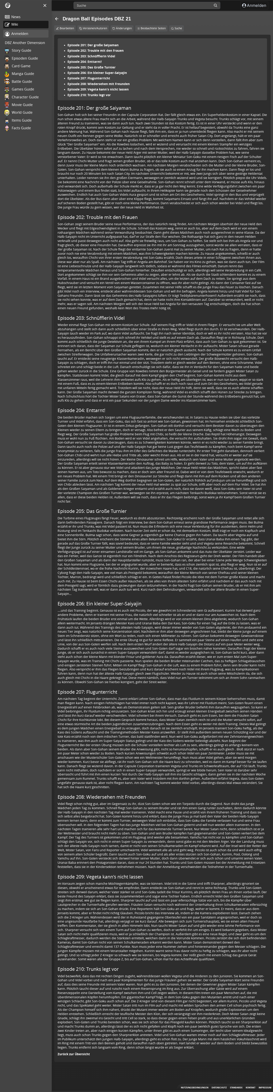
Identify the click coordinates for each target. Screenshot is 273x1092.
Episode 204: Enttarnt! (84, 61)
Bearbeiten (67, 28)
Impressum (265, 1087)
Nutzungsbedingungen (194, 1087)
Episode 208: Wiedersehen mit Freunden (98, 84)
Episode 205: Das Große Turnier (91, 67)
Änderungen (124, 28)
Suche (178, 28)
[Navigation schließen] (44, 5)
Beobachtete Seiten (153, 28)
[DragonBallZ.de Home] (7, 5)
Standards (236, 1087)
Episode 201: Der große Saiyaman (93, 45)
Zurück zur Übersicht (74, 1054)
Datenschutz (219, 1087)
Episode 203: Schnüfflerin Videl (91, 56)
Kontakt (250, 1087)
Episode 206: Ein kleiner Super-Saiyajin (97, 72)
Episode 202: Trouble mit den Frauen (95, 50)
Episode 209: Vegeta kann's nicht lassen (98, 89)
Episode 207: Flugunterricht (88, 78)
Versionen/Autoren (95, 28)
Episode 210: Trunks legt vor (89, 95)
